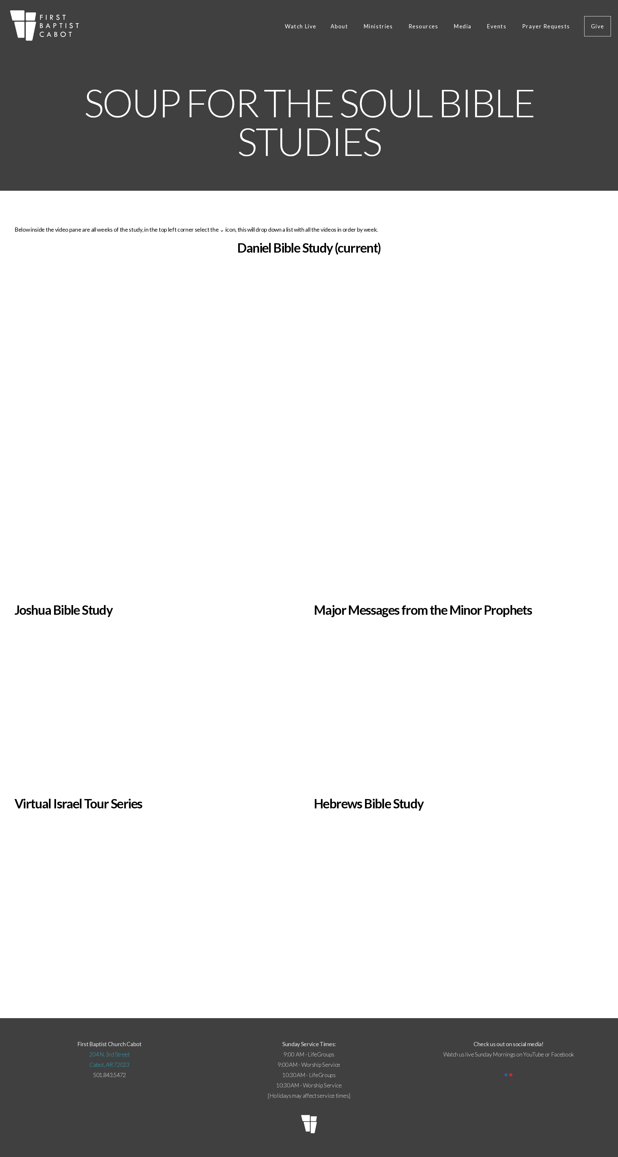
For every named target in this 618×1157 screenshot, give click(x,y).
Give (597, 26)
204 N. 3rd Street (109, 1054)
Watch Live (300, 26)
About (340, 26)
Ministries (379, 26)
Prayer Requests (546, 26)
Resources (424, 26)
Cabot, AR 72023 (109, 1064)
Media (463, 26)
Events (497, 26)
